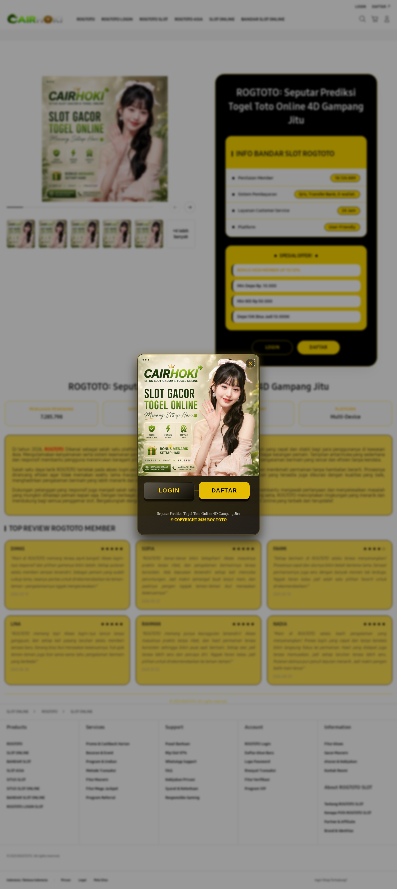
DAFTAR (224, 490)
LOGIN (169, 490)
